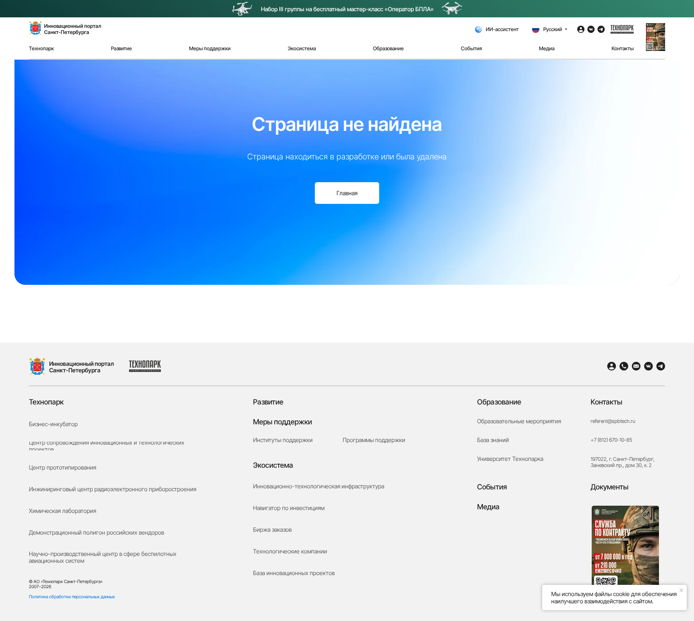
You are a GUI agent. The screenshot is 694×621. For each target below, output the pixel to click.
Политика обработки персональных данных (72, 596)
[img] (37, 366)
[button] (655, 37)
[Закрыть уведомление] (681, 590)
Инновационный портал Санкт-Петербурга (81, 367)
